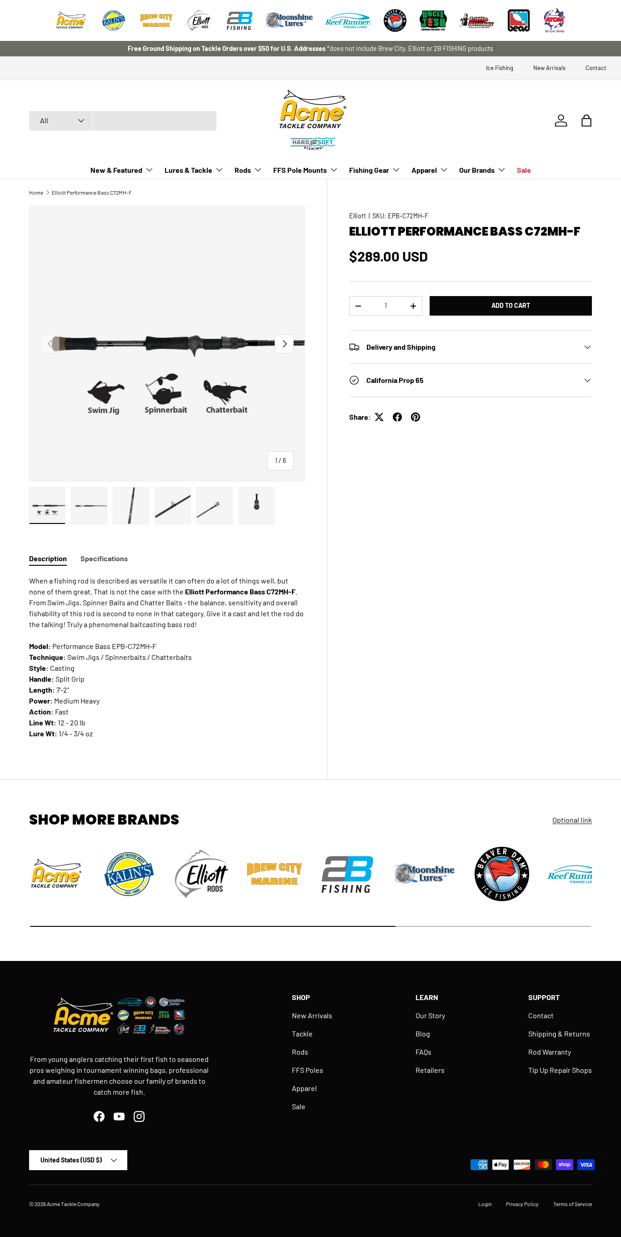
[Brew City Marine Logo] (156, 20)
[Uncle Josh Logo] (433, 20)
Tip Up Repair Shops (560, 1070)
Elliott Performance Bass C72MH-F (92, 192)
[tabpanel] (167, 657)
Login (484, 1204)
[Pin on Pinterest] (415, 417)
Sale (524, 170)
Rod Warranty (549, 1051)
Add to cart (510, 305)
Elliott (357, 216)
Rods (243, 170)
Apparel (424, 170)
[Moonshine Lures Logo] (289, 20)
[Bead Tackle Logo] (518, 20)
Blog (423, 1033)
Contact (596, 67)
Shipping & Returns (559, 1033)
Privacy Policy (522, 1204)
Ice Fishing (499, 67)
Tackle (302, 1033)
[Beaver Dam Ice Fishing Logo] (395, 20)
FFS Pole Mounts (300, 170)
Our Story (430, 1015)
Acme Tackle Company (73, 1204)
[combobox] (122, 121)
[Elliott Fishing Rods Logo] (199, 20)
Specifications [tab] (104, 558)
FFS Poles (307, 1070)
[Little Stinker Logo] (476, 20)
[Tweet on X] (379, 417)
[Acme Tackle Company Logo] (71, 20)
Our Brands (477, 170)
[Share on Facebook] (397, 417)
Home (36, 192)
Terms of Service (572, 1204)
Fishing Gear (369, 170)
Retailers (430, 1070)
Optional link (572, 819)
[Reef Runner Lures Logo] (348, 20)
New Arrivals (549, 67)
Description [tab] (48, 558)
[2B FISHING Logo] (239, 20)
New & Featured (116, 170)
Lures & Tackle (188, 170)
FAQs (423, 1051)
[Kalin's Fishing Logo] (114, 20)
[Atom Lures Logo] (554, 20)
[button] (586, 121)
